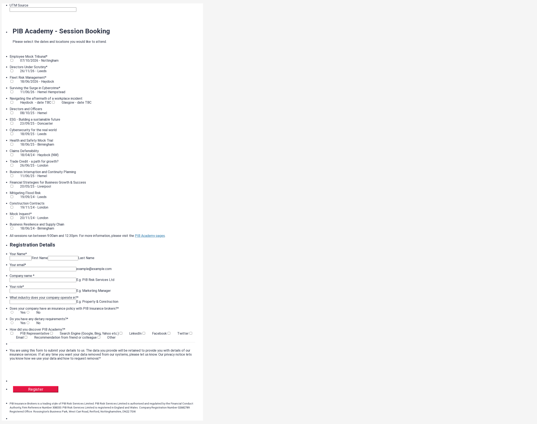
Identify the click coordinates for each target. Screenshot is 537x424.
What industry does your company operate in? (44, 298)
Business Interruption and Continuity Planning (43, 172)
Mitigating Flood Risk (25, 193)
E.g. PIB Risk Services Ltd (95, 280)
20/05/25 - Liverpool (35, 186)
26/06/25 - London (34, 165)
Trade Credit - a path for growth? (34, 161)
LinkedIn (135, 333)
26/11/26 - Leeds (33, 71)
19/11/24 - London (34, 207)
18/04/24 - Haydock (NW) (39, 155)
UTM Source (19, 5)
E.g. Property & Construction (97, 302)
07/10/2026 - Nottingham (39, 61)
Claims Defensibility (24, 151)
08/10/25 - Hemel (33, 113)
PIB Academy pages (150, 236)
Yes (23, 312)
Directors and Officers (26, 109)
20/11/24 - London (34, 218)
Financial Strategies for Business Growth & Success (48, 182)
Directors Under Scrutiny (28, 67)
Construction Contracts (27, 203)
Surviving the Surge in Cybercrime (35, 88)
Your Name (18, 254)
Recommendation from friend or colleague (65, 337)
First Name (40, 258)
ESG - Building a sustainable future (35, 119)
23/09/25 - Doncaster (36, 123)
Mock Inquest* (21, 214)
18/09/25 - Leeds (33, 134)
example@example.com (94, 269)
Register (35, 389)
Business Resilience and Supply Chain (37, 224)
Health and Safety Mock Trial (31, 140)
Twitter (183, 333)
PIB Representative (34, 333)
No (38, 312)
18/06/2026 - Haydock (37, 81)
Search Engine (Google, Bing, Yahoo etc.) (89, 333)
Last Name (86, 258)
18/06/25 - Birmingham (37, 144)
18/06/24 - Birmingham (37, 228)
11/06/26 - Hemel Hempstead (42, 92)
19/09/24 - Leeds (33, 197)
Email (20, 337)
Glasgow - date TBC (76, 102)
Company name (22, 276)
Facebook (159, 333)
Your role (17, 287)
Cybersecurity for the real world (33, 130)
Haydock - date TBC (35, 102)
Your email (18, 265)
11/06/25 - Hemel (33, 176)
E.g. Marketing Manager (93, 291)
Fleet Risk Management (28, 78)
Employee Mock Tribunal (28, 57)
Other (111, 337)
